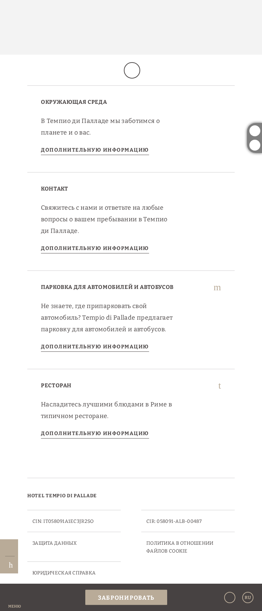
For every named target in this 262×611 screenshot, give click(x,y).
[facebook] (254, 145)
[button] (14, 598)
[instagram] (254, 130)
